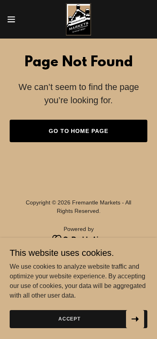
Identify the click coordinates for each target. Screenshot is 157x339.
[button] (14, 19)
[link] (78, 19)
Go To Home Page (79, 131)
